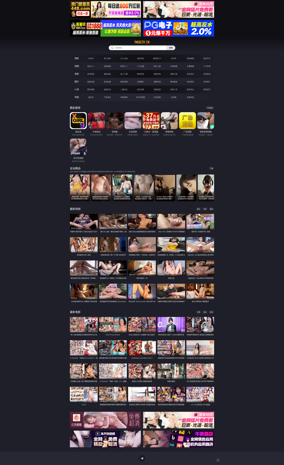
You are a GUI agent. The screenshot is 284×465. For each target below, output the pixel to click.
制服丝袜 (157, 74)
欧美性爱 (140, 74)
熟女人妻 (157, 66)
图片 (77, 81)
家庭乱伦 (107, 89)
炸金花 (173, 58)
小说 (77, 89)
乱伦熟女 (190, 74)
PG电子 (91, 58)
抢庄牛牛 (206, 58)
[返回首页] (218, 460)
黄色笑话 (190, 89)
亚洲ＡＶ (90, 66)
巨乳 (205, 209)
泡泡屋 (173, 97)
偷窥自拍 (90, 81)
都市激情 (90, 89)
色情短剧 (190, 97)
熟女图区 (190, 81)
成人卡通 (124, 74)
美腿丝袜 (157, 81)
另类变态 (206, 74)
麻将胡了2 (157, 58)
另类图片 (206, 81)
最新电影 (75, 312)
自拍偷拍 (107, 66)
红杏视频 (157, 97)
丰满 (198, 312)
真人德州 (107, 58)
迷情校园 (157, 89)
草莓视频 (124, 97)
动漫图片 (140, 81)
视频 (77, 66)
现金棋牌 (190, 58)
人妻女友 (124, 89)
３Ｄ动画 (140, 66)
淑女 (205, 312)
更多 (211, 209)
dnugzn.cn (142, 42)
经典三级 (173, 74)
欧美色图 (124, 81)
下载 (211, 168)
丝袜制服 (173, 66)
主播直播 (190, 66)
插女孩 (91, 97)
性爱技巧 (206, 89)
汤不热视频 (140, 97)
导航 (77, 97)
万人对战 (124, 58)
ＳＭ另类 (206, 66)
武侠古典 (140, 89)
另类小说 (173, 89)
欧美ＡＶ (124, 66)
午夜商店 (107, 97)
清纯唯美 (173, 81)
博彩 (77, 58)
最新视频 (75, 209)
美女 (198, 209)
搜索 (171, 48)
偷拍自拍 (107, 74)
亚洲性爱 (90, 74)
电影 (77, 73)
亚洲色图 (107, 81)
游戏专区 (140, 58)
